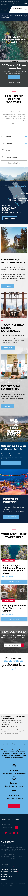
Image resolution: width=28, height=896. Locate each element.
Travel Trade (12, 858)
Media (20, 858)
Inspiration (12, 854)
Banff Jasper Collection (9, 869)
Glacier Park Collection (9, 871)
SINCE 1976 (14, 61)
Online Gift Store (17, 856)
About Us (3, 854)
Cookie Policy (4, 4)
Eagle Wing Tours (6, 876)
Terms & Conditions (7, 885)
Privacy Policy (13, 883)
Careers (3, 858)
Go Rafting (14, 77)
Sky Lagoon (4, 874)
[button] (14, 17)
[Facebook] (2, 833)
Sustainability (5, 856)
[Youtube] (13, 833)
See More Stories (14, 581)
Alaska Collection (7, 866)
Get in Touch (7, 406)
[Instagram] (10, 833)
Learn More (14, 806)
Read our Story (13, 82)
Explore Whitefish (10, 218)
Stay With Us (7, 286)
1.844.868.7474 (4, 822)
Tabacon (4, 879)
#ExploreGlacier (14, 661)
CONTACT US (12, 822)
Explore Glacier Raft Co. (11, 463)
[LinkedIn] (17, 833)
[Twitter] (6, 833)
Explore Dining (8, 347)
